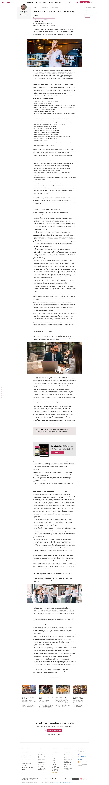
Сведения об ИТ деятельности (55, 770)
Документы (54, 760)
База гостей (24, 765)
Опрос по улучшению (68, 759)
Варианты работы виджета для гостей (42, 769)
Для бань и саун (41, 764)
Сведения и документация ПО (55, 767)
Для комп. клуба (41, 762)
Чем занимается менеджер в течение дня (42, 23)
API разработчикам (68, 764)
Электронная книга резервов (27, 751)
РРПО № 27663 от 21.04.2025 (60, 782)
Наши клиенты (55, 750)
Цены (53, 754)
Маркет (53, 762)
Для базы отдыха (41, 766)
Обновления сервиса (68, 757)
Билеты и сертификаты (26, 754)
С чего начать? (67, 752)
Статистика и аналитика (26, 763)
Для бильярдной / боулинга (41, 760)
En (91, 2)
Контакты (54, 764)
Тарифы (44, 2)
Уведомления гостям (26, 761)
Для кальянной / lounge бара (42, 757)
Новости (53, 756)
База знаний (66, 750)
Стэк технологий (69, 782)
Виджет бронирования (26, 752)
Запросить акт (67, 766)
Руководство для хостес (66, 755)
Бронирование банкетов (26, 759)
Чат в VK (81, 759)
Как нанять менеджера (38, 21)
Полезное (57, 2)
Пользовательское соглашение (68, 769)
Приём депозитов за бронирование (25, 757)
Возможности (30, 2)
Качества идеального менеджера (40, 19)
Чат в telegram (83, 756)
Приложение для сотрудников (67, 762)
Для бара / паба (41, 752)
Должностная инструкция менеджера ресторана (44, 17)
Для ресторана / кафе (42, 750)
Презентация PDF (55, 752)
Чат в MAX (82, 753)
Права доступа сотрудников (27, 767)
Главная (34, 7)
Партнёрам (50, 2)
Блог (39, 7)
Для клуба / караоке (42, 754)
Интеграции (24, 769)
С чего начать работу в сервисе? (54, 734)
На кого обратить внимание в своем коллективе (44, 25)
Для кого (38, 2)
